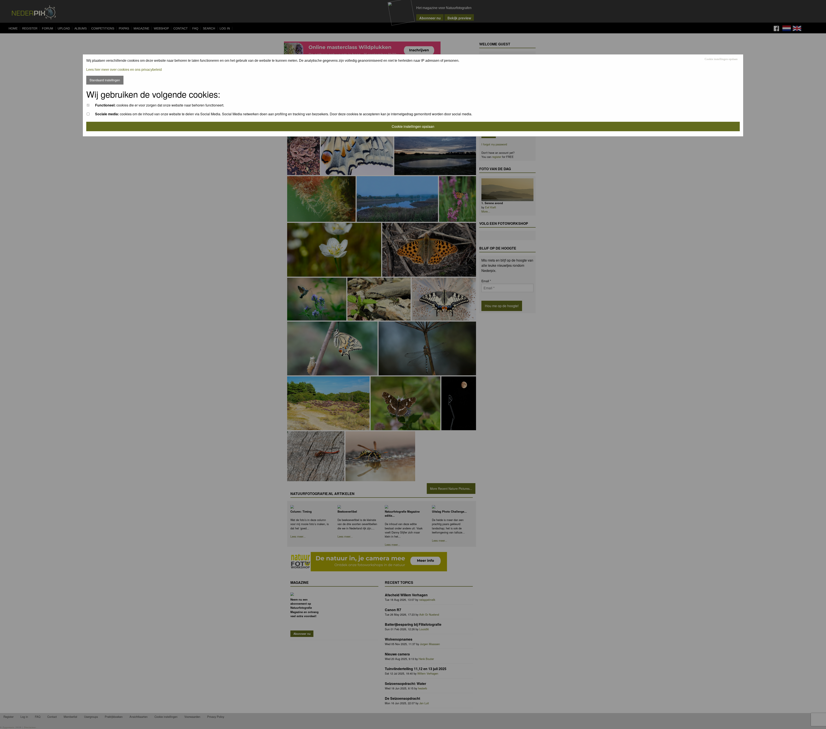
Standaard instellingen (104, 80)
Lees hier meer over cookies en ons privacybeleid (124, 69)
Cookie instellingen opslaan (721, 59)
